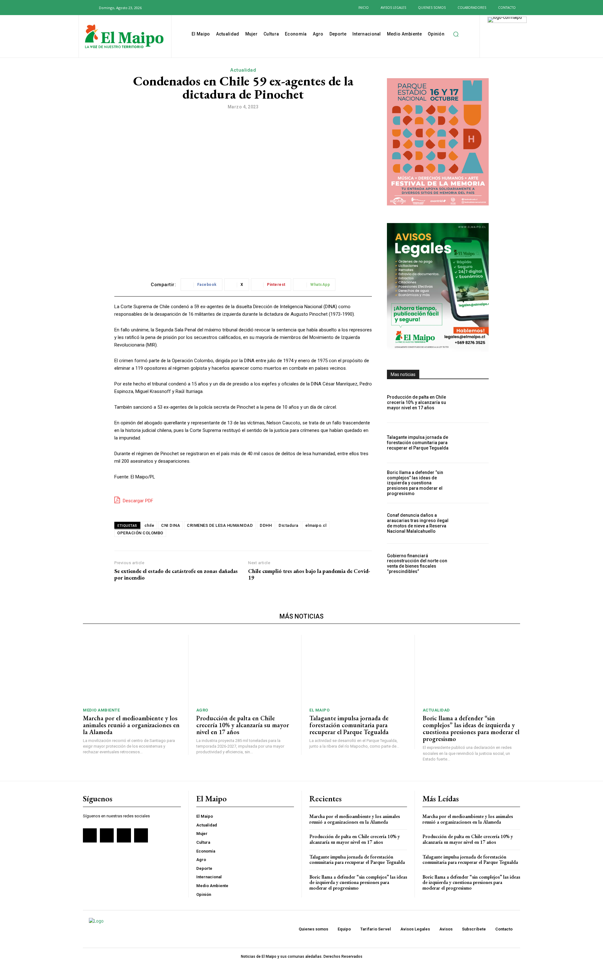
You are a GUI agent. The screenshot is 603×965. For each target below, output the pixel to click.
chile (149, 525)
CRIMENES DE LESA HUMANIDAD (220, 525)
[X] (175, 7)
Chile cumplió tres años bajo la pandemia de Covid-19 (309, 574)
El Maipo (319, 710)
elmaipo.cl (316, 525)
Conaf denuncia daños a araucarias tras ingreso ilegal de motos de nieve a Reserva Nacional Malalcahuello (417, 523)
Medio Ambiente (101, 710)
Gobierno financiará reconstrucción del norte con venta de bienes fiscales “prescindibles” (417, 563)
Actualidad (243, 70)
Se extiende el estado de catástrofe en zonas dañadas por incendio (176, 574)
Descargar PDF (137, 501)
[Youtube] (185, 7)
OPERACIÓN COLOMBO (140, 533)
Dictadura (288, 525)
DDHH (266, 525)
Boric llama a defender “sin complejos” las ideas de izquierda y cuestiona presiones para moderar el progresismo (415, 483)
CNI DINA (170, 525)
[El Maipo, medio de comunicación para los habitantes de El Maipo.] (124, 37)
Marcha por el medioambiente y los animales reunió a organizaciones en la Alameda (131, 725)
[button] (90, 7)
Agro (202, 710)
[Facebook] (155, 7)
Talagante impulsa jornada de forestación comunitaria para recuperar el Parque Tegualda (417, 442)
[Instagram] (165, 7)
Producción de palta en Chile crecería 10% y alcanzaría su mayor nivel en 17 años (416, 402)
